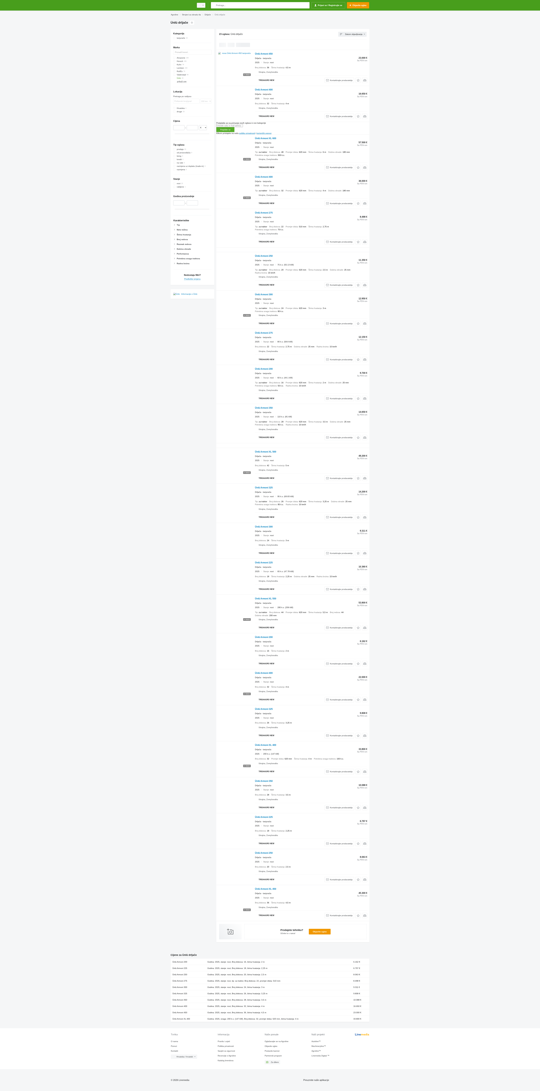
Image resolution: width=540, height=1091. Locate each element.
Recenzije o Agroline (227, 1056)
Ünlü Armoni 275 (264, 213)
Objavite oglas (320, 932)
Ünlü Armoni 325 (264, 487)
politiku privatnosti (247, 133)
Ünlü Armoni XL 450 (265, 889)
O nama (174, 1041)
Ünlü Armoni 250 (264, 256)
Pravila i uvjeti (224, 1041)
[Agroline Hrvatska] (182, 5)
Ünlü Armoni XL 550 (265, 598)
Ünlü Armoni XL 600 (265, 138)
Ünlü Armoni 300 (264, 294)
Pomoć (174, 1046)
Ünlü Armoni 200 (264, 369)
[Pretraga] (213, 5)
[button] (358, 80)
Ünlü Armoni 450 (264, 54)
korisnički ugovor (264, 133)
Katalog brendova (225, 1060)
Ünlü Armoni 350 (264, 408)
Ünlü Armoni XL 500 (265, 452)
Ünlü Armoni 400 (264, 89)
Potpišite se (225, 130)
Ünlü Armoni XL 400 (265, 745)
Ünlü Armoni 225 (264, 562)
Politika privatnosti (226, 1046)
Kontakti (174, 1051)
